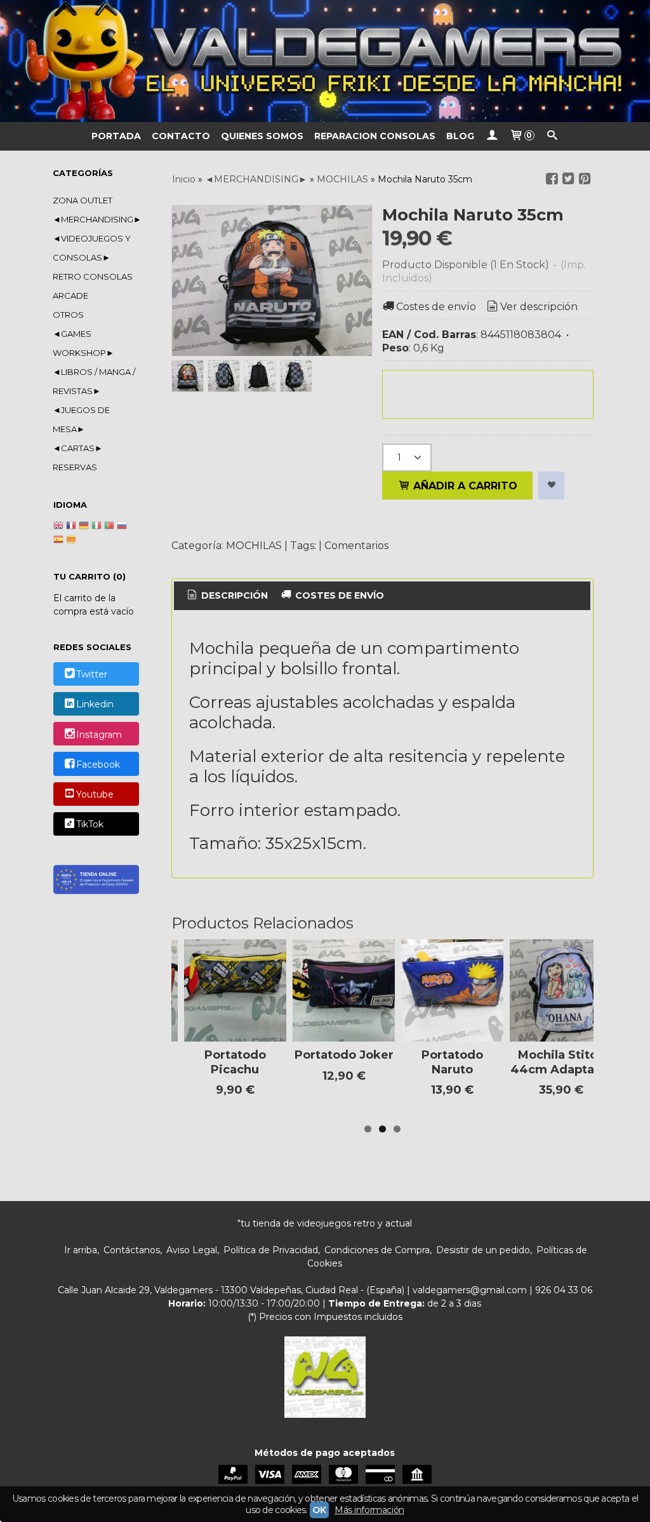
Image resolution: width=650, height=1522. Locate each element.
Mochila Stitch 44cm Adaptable (561, 1062)
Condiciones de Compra (377, 1250)
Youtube (95, 794)
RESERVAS (75, 467)
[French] (71, 526)
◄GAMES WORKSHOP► (83, 343)
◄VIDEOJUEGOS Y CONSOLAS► (92, 247)
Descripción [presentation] (233, 595)
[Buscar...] (552, 136)
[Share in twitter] (568, 178)
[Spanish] (58, 540)
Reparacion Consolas (374, 136)
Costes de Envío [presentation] (338, 595)
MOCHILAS (254, 546)
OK (319, 1510)
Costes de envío (436, 307)
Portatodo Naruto (452, 1062)
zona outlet (82, 200)
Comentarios (356, 546)
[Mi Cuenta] (492, 136)
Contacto (181, 136)
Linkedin (95, 704)
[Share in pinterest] (584, 178)
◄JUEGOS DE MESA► (81, 419)
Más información (369, 1510)
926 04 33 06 (563, 1290)
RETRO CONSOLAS (93, 276)
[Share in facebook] (551, 178)
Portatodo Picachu (235, 1062)
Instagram (99, 734)
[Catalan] (72, 540)
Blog (460, 136)
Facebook (98, 764)
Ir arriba (80, 1250)
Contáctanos (131, 1250)
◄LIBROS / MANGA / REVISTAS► (94, 381)
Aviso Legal (191, 1250)
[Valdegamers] (325, 61)
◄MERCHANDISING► (96, 219)
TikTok (89, 825)
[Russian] (122, 526)
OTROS (68, 314)
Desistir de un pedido (483, 1250)
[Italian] (96, 526)
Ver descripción (539, 307)
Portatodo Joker (344, 1055)
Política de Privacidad (270, 1250)
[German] (84, 526)
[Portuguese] (109, 526)
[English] (58, 526)
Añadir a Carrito (463, 486)
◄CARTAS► (78, 448)
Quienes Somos (262, 136)
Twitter (91, 674)
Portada (116, 136)
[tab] (227, 596)
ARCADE (70, 295)
